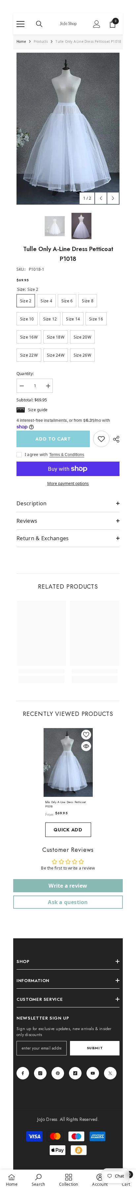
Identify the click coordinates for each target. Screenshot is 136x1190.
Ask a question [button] (68, 902)
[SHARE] (114, 439)
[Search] (39, 24)
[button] (101, 198)
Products (41, 41)
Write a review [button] (68, 885)
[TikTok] (75, 1073)
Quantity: (25, 373)
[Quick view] (86, 746)
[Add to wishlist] (86, 735)
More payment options (68, 483)
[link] (101, 439)
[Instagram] (40, 1073)
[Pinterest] (57, 1073)
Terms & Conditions (66, 454)
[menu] (20, 24)
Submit (95, 1048)
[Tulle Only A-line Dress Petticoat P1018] (68, 762)
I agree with (36, 454)
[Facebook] (23, 1073)
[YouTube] (92, 1073)
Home (21, 41)
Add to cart (53, 439)
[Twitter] (110, 1073)
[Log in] (96, 24)
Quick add (67, 829)
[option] (68, 129)
